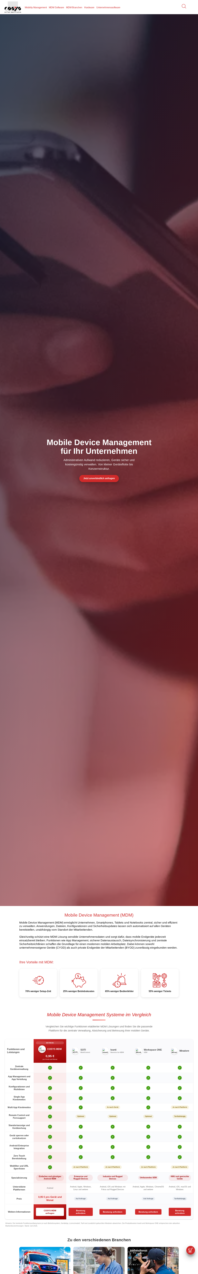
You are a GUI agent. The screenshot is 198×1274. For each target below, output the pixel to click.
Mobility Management (36, 7)
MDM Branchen (74, 7)
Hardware (89, 7)
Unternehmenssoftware (108, 7)
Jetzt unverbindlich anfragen (99, 478)
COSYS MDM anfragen (50, 1211)
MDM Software (56, 7)
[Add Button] (190, 1250)
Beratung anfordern (81, 1211)
